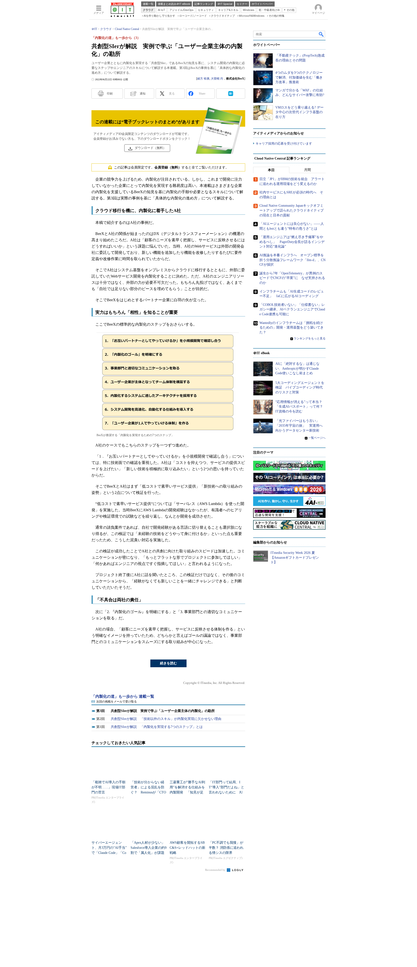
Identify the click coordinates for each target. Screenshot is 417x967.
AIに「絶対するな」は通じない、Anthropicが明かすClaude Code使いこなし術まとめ (297, 368)
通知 (143, 93)
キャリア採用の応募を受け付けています (284, 143)
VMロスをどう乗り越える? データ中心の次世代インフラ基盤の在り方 (299, 112)
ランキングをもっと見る (310, 338)
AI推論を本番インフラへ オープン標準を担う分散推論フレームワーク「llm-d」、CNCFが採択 (292, 259)
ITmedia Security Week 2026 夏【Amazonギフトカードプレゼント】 (295, 557)
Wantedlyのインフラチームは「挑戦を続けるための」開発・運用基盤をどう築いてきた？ (291, 327)
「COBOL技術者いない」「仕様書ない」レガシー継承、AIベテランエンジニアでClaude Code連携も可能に (292, 309)
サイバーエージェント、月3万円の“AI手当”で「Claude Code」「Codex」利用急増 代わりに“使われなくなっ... (109, 853)
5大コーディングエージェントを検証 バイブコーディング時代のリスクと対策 (299, 387)
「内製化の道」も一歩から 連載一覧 (122, 696)
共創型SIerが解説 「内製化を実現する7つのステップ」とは (157, 727)
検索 (321, 34)
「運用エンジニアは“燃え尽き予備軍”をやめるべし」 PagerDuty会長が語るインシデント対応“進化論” (292, 241)
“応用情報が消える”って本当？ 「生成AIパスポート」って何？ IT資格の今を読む (300, 406)
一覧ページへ (317, 438)
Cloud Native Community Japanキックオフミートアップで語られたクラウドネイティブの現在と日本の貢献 (291, 210)
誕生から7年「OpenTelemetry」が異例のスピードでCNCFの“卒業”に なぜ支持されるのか (292, 278)
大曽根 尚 (217, 78)
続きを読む (168, 663)
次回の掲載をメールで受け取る (116, 701)
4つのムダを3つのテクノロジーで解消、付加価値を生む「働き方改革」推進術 (299, 77)
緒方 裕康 (203, 78)
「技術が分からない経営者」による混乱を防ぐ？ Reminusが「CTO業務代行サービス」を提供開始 (148, 792)
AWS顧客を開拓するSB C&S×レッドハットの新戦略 (187, 848)
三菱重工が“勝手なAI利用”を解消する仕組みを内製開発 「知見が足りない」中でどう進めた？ (187, 792)
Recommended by (215, 869)
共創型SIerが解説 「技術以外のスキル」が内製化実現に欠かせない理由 (166, 719)
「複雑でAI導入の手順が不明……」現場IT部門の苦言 (108, 787)
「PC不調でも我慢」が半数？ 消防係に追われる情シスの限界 (226, 848)
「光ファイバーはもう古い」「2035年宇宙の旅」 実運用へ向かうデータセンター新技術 (299, 425)
